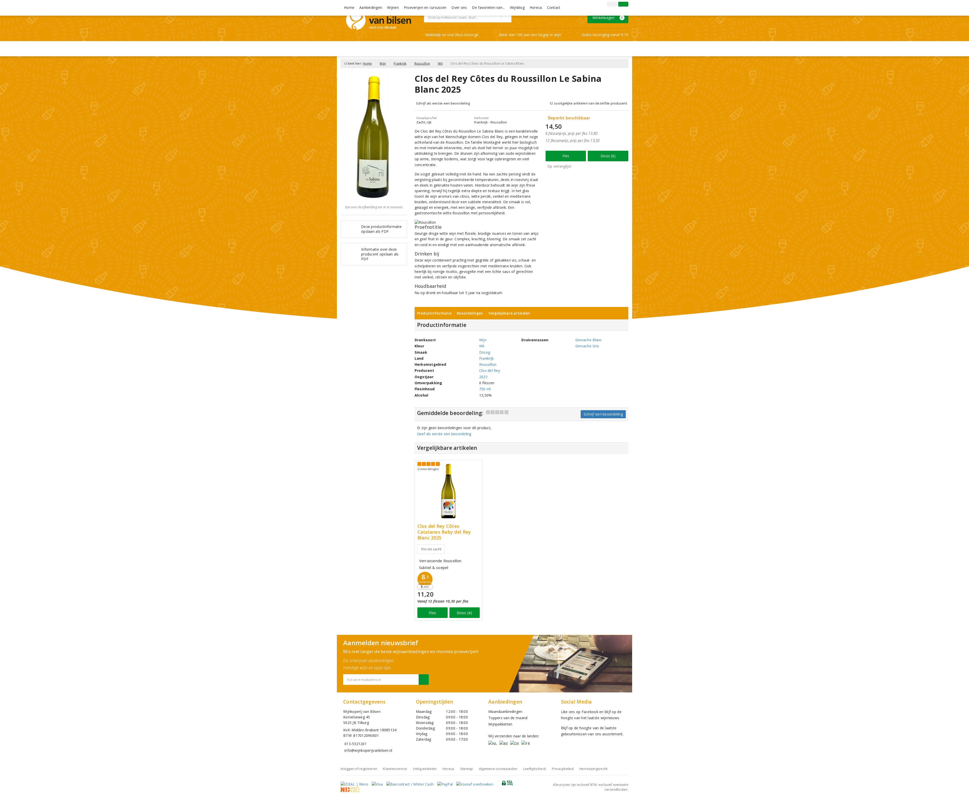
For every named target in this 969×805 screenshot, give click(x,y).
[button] (425, 579)
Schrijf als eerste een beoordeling (443, 103)
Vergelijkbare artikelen (509, 313)
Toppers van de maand (507, 717)
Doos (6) (608, 155)
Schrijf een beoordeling (603, 414)
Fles (565, 155)
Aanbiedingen (370, 7)
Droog (484, 352)
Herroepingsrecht (593, 768)
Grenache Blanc (588, 339)
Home (349, 7)
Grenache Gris (587, 346)
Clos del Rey (489, 370)
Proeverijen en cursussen (425, 7)
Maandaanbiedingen (505, 711)
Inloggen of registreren (359, 768)
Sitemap (466, 768)
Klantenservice (395, 768)
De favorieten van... (488, 7)
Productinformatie (434, 313)
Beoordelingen (470, 313)
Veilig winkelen (425, 768)
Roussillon (422, 63)
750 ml (485, 388)
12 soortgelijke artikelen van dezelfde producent (588, 103)
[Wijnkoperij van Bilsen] (378, 20)
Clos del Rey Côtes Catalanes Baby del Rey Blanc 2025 (444, 532)
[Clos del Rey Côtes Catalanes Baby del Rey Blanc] (448, 491)
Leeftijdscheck (534, 768)
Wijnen (393, 7)
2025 (483, 376)
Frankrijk (400, 63)
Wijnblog (517, 7)
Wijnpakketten (500, 724)
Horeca (536, 7)
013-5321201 (355, 743)
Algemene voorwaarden (498, 768)
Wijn (383, 63)
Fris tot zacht (431, 549)
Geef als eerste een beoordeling (444, 433)
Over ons (459, 7)
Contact (553, 7)
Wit (440, 63)
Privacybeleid (562, 768)
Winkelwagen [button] (608, 17)
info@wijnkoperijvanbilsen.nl (368, 750)
